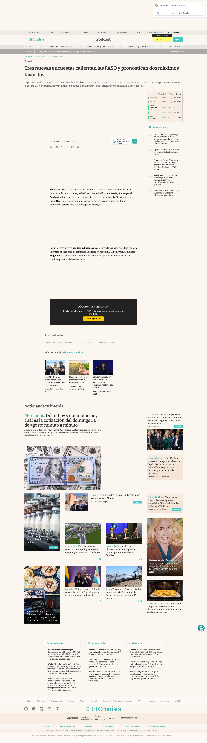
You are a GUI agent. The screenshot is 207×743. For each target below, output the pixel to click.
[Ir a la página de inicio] (36, 39)
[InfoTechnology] (130, 718)
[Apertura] (72, 718)
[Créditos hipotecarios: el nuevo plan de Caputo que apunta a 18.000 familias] (124, 533)
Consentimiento (135, 731)
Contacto (45, 726)
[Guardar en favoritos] (134, 141)
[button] (201, 628)
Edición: (173, 32)
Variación (161, 94)
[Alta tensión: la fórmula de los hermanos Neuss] (76, 505)
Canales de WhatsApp (67, 726)
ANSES (178, 701)
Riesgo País (102, 32)
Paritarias (151, 701)
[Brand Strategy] (100, 718)
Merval (94, 701)
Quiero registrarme (93, 319)
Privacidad (122, 731)
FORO (139, 32)
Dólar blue (66, 32)
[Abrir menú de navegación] (25, 39)
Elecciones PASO (88, 342)
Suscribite (88, 726)
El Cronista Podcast (54, 56)
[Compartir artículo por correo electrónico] (72, 147)
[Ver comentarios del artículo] (78, 147)
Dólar (50, 32)
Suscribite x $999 (162, 39)
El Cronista (28, 56)
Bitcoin (71, 701)
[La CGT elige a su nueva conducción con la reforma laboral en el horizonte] (55, 367)
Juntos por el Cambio (106, 342)
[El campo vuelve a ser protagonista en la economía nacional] (79, 367)
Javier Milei (84, 32)
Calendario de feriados (123, 701)
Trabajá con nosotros (157, 726)
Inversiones (165, 701)
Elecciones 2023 (71, 342)
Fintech (82, 701)
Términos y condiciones (105, 731)
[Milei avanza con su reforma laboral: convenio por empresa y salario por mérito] (103, 367)
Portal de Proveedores (131, 726)
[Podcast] (112, 718)
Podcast (39, 56)
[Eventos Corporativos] (86, 718)
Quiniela (106, 701)
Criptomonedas (56, 701)
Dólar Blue (41, 701)
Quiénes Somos (107, 726)
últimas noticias (32, 32)
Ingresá (177, 40)
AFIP (140, 701)
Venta (171, 94)
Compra (178, 94)
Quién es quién (122, 32)
